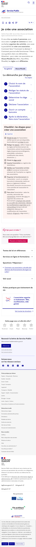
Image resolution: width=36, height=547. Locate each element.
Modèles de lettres (6, 419)
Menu (33, 3)
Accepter (5, 544)
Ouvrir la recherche (28, 2)
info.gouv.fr (18, 485)
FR (31, 22)
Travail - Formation (6, 384)
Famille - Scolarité (5, 379)
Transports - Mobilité (6, 390)
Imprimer (10, 134)
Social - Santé (4, 382)
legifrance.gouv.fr (6, 485)
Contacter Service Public (7, 451)
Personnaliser (19, 544)
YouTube (22, 365)
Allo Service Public (6, 425)
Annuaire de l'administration (8, 428)
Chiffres (3, 435)
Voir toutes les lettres (6, 352)
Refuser (12, 544)
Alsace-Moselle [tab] (20, 69)
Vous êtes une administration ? (9, 446)
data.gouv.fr (5, 489)
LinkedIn (13, 365)
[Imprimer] (9, 22)
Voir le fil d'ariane (5, 17)
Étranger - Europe (5, 398)
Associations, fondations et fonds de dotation (12, 404)
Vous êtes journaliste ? (6, 449)
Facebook (3, 365)
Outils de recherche (6, 422)
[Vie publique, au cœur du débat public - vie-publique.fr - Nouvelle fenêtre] (18, 508)
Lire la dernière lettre (6, 350)
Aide (2, 443)
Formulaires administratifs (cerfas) (9, 414)
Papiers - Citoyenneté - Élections (9, 376)
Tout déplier (28, 78)
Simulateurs (4, 416)
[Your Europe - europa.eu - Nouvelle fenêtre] (18, 498)
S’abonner (6, 346)
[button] (16, 22)
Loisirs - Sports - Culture (7, 401)
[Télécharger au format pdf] (6, 22)
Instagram (18, 365)
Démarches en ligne (6, 411)
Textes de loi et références (14, 250)
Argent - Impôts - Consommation (9, 393)
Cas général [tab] (8, 69)
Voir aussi (7, 278)
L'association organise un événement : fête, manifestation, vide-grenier (22, 300)
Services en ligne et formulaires (16, 256)
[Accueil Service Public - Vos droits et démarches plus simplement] (12, 13)
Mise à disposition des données (9, 437)
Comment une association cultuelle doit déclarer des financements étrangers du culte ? (18, 269)
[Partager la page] (13, 22)
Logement (3, 387)
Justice (3, 395)
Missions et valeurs (6, 440)
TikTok (8, 365)
